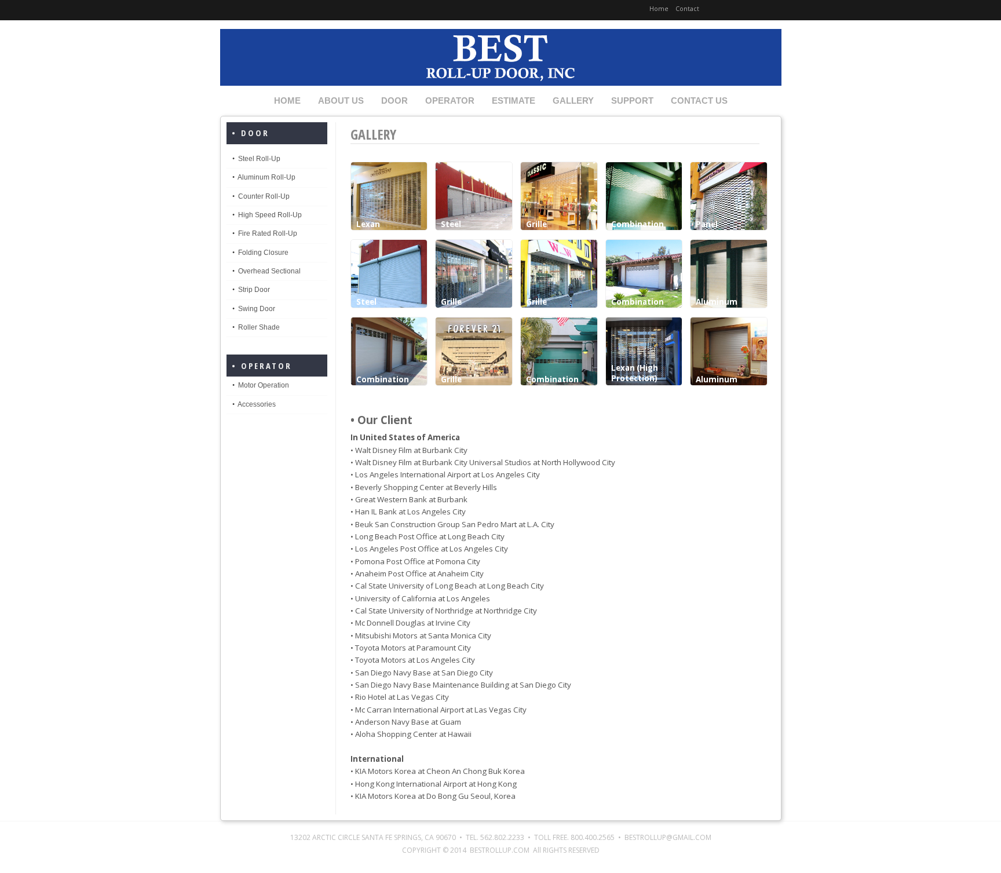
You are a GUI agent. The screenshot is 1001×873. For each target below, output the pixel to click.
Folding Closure (263, 253)
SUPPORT (632, 100)
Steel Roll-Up (259, 159)
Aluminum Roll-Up (266, 177)
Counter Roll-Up (264, 196)
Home (658, 9)
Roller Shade (259, 327)
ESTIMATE (513, 100)
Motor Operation (263, 385)
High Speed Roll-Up (270, 215)
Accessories (257, 404)
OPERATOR (449, 100)
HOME (287, 100)
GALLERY (573, 100)
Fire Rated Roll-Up (267, 233)
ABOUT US (341, 100)
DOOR (394, 100)
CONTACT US (699, 100)
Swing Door (256, 309)
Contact (687, 9)
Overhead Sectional (269, 271)
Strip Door (254, 290)
